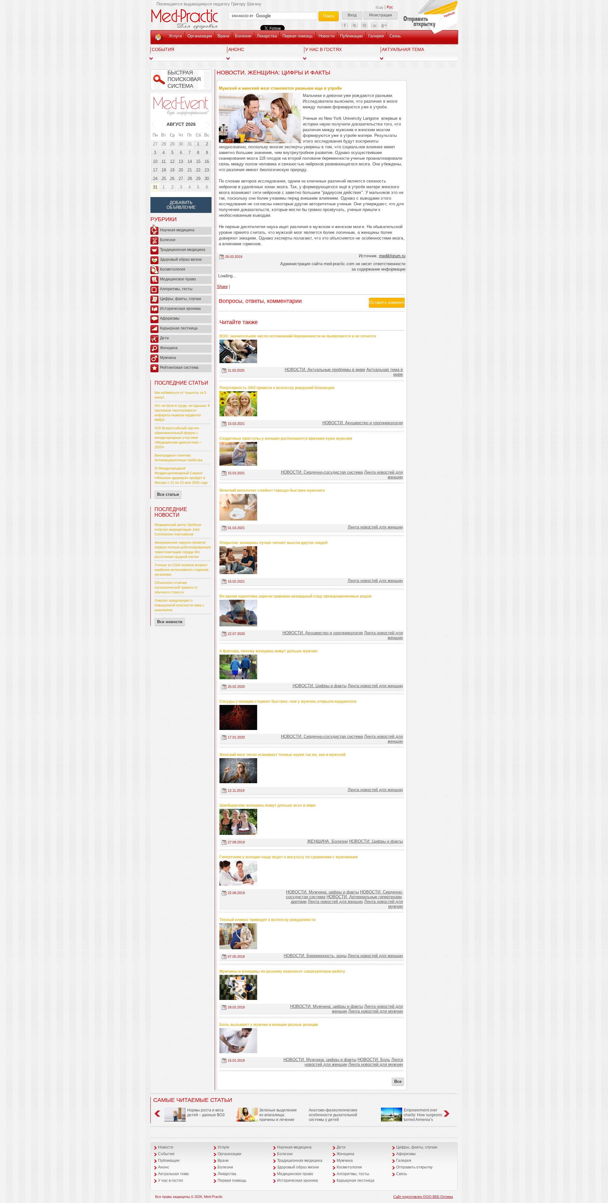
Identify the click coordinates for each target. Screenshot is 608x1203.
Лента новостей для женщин (375, 527)
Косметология (172, 269)
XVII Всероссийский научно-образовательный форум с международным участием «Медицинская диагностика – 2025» (178, 437)
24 (155, 178)
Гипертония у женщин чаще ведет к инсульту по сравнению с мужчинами (288, 857)
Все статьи (168, 494)
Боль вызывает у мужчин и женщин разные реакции (268, 1024)
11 (164, 161)
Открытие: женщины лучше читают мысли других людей (273, 543)
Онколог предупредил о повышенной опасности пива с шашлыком (179, 605)
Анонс (236, 49)
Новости (326, 36)
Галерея (376, 36)
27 (155, 144)
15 (198, 161)
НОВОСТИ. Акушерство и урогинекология (362, 422)
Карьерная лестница (179, 328)
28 (164, 144)
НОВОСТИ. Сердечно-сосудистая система (322, 472)
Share (222, 286)
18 (164, 170)
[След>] (208, 124)
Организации (199, 36)
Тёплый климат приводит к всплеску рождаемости (267, 920)
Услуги (175, 36)
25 (164, 178)
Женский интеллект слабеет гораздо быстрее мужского (272, 490)
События (163, 49)
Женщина (169, 348)
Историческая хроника (180, 308)
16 (207, 161)
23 (207, 170)
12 (172, 161)
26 (172, 178)
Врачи (223, 36)
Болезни (243, 36)
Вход (352, 15)
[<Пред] (154, 124)
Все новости (169, 621)
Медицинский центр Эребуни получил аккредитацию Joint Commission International (178, 529)
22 (198, 170)
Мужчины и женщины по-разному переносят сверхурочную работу (282, 971)
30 (181, 144)
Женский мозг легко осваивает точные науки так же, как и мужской (282, 754)
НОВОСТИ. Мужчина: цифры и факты (322, 892)
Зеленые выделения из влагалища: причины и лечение (278, 1115)
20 (181, 170)
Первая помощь (297, 36)
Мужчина (168, 357)
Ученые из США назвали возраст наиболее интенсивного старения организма (181, 569)
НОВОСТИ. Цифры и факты (319, 685)
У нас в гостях (323, 49)
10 (155, 161)
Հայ (379, 7)
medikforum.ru (392, 255)
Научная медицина (177, 230)
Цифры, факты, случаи (180, 299)
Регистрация (380, 15)
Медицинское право (178, 279)
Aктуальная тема (403, 49)
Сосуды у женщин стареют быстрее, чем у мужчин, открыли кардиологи (287, 701)
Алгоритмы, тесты (176, 289)
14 (189, 161)
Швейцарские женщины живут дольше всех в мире (267, 805)
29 (172, 144)
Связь (395, 36)
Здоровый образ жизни (181, 259)
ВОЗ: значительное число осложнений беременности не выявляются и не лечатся (297, 336)
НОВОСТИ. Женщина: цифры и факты (273, 72)
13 (181, 161)
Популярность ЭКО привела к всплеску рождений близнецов (276, 388)
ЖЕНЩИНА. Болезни (327, 841)
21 (189, 170)
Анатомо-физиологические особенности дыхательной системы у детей (333, 1115)
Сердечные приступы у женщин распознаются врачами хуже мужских (285, 438)
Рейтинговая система (179, 367)
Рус (390, 7)
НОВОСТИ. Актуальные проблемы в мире (325, 369)
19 (172, 170)
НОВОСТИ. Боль (374, 1059)
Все (398, 1081)
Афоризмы (170, 318)
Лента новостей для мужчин (375, 1011)
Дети (164, 338)
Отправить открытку (414, 1167)
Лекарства (267, 36)
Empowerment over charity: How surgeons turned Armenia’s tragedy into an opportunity (411, 1117)
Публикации (351, 36)
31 (189, 144)
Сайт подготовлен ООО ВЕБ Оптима (423, 1197)
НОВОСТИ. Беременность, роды (315, 955)
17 (155, 170)
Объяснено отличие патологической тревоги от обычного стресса (176, 587)
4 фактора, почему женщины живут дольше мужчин (268, 651)
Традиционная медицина (182, 249)
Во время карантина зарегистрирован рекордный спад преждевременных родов (295, 596)
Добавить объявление (181, 205)
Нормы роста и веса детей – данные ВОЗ (206, 1112)
